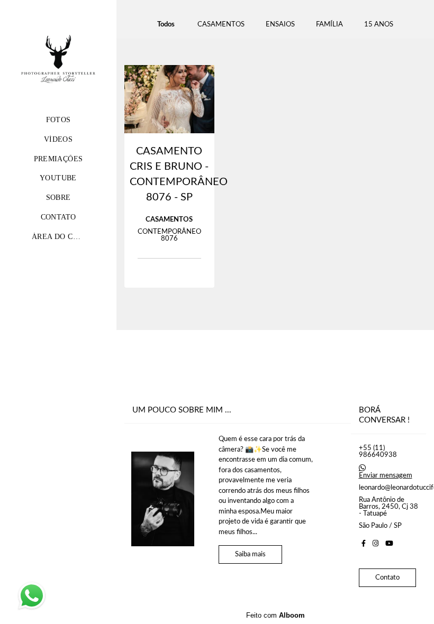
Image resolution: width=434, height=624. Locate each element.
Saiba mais (250, 554)
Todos (166, 24)
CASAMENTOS (221, 24)
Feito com (275, 615)
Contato (387, 577)
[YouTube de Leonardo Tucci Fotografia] (389, 543)
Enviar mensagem (385, 475)
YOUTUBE (58, 178)
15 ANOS (378, 24)
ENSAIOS (280, 24)
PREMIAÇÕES (58, 159)
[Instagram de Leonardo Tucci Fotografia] (375, 543)
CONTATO (58, 217)
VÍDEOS (58, 139)
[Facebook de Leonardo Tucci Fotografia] (363, 543)
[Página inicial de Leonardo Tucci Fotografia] (58, 60)
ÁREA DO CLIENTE (66, 237)
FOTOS (58, 120)
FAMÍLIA (329, 24)
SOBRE (58, 197)
